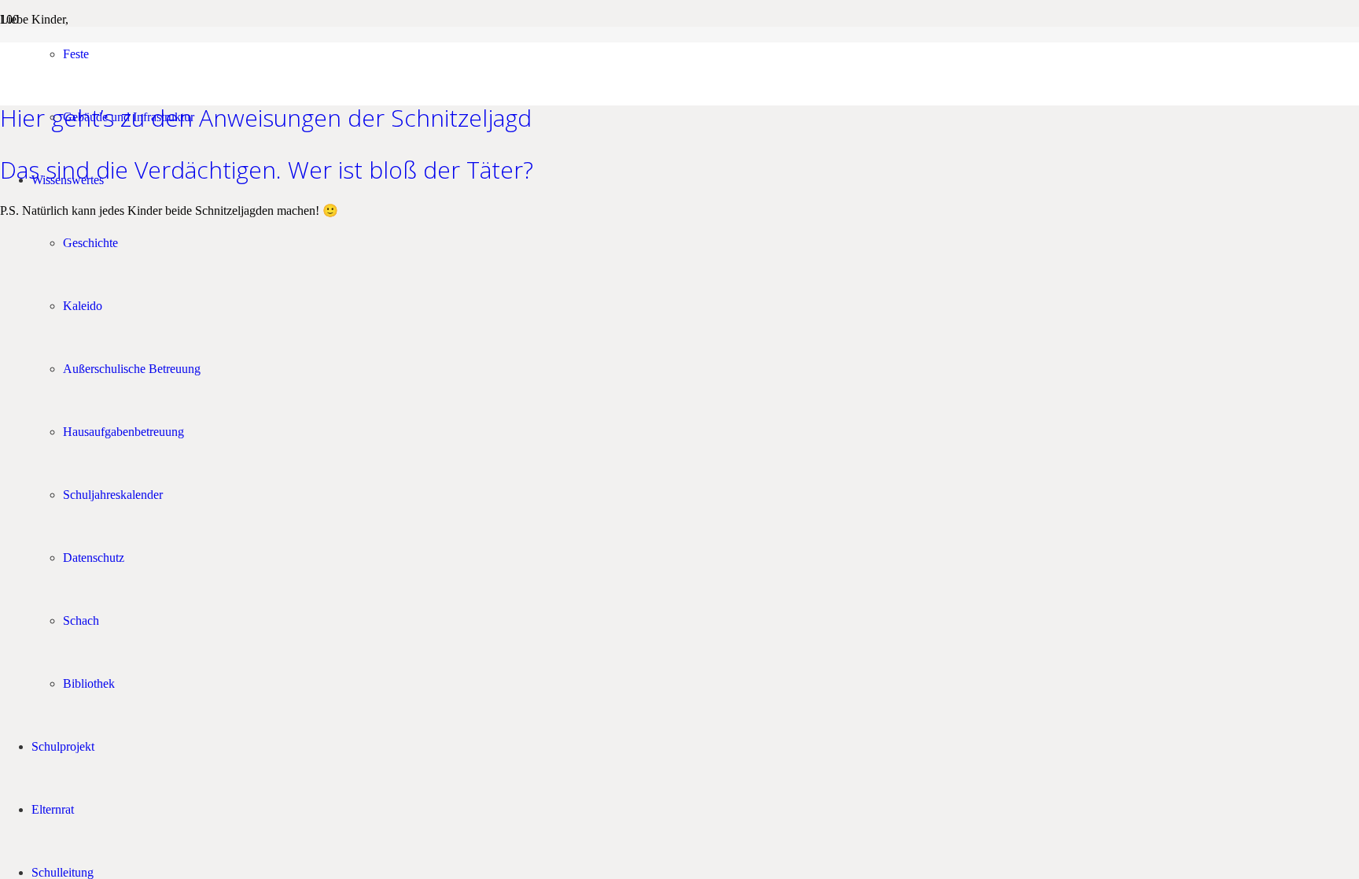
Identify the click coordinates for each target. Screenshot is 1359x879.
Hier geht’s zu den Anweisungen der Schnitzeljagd (266, 118)
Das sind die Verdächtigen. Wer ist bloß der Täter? (266, 169)
